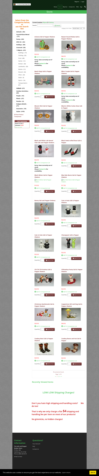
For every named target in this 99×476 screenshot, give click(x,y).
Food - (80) (21, 58)
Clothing (51, 22)
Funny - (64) (20, 39)
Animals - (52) (20, 32)
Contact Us (42, 63)
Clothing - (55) (22, 55)
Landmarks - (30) (23, 66)
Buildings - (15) (22, 53)
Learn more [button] (66, 472)
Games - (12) (21, 61)
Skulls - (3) (21, 77)
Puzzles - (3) (20, 101)
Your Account (36, 444)
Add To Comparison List (43, 57)
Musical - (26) (22, 72)
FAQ (33, 446)
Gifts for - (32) (20, 42)
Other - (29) (21, 75)
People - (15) (20, 96)
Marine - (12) (22, 69)
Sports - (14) (21, 80)
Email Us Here (18, 456)
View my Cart (18, 127)
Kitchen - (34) (22, 64)
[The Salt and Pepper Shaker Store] (22, 4)
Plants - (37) (20, 98)
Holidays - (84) (20, 45)
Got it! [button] (93, 472)
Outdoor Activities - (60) (22, 92)
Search (58, 25)
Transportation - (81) (23, 84)
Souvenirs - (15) (21, 108)
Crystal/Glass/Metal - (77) (22, 35)
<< (55, 376)
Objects (45, 22)
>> (61, 376)
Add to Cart (50, 97)
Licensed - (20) (21, 47)
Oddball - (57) (20, 88)
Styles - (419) (20, 111)
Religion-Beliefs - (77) (21, 105)
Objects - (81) (21, 50)
